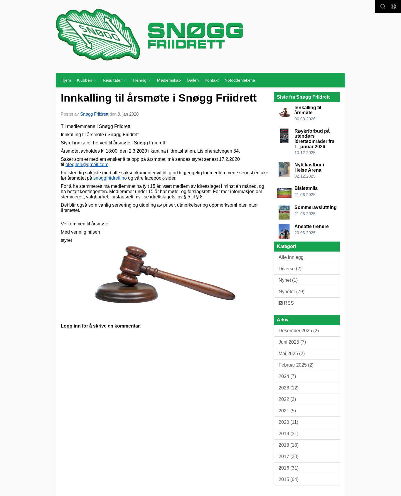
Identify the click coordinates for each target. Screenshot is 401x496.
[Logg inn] (393, 6)
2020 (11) (288, 422)
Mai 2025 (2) (292, 353)
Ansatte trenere (311, 226)
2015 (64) (289, 479)
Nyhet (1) (288, 280)
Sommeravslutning (315, 207)
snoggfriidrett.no (110, 178)
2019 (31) (289, 433)
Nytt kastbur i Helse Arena (309, 167)
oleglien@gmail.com (86, 164)
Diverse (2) (290, 268)
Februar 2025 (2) (296, 364)
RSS (288, 303)
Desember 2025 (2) (299, 330)
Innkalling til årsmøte (307, 110)
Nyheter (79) (291, 291)
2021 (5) (287, 410)
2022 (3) (287, 399)
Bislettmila (306, 188)
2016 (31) (289, 467)
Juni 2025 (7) (292, 342)
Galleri (193, 80)
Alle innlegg (291, 257)
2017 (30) (289, 456)
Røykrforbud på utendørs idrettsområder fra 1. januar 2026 (314, 139)
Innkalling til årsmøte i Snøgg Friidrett (159, 98)
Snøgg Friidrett (94, 114)
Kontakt (212, 80)
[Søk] (383, 6)
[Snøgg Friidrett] (200, 34)
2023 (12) (289, 387)
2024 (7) (287, 376)
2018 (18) (289, 445)
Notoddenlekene (240, 80)
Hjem (66, 80)
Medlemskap (169, 80)
